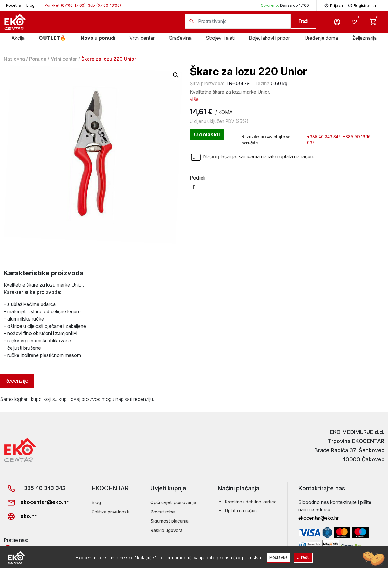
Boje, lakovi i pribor (269, 38)
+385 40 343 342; (324, 136)
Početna (13, 5)
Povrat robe (162, 512)
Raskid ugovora (166, 530)
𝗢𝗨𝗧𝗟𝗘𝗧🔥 (52, 38)
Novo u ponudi (98, 38)
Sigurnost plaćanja (169, 521)
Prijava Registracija (353, 5)
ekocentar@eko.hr (44, 502)
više (194, 99)
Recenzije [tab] (16, 381)
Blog (30, 5)
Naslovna (14, 59)
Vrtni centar (142, 38)
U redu (303, 557)
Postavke (278, 557)
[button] (175, 75)
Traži (303, 21)
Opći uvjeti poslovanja (173, 502)
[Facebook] (193, 187)
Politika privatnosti (110, 512)
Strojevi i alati (220, 38)
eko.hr (28, 516)
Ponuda (37, 59)
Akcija (18, 38)
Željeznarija (364, 38)
